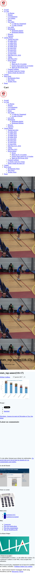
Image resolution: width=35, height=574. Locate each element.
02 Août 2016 (12, 48)
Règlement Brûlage (18, 32)
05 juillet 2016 (12, 41)
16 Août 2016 (12, 52)
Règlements (11, 29)
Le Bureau (11, 13)
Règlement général (17, 30)
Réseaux (10, 34)
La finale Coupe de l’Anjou (16, 71)
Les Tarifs (11, 27)
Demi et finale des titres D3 (16, 73)
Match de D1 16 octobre (19, 64)
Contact (6, 74)
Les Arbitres (11, 18)
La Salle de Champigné (19, 23)
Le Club (6, 11)
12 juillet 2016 (12, 43)
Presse (10, 20)
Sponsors (10, 36)
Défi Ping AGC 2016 (14, 55)
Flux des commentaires (11, 528)
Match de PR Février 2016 (20, 67)
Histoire (10, 15)
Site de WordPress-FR (11, 530)
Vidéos (10, 57)
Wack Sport (7, 76)
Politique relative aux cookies (23, 566)
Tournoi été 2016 (13, 39)
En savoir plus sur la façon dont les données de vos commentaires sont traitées (17, 460)
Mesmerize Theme (17, 571)
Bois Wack (11, 80)
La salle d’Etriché (17, 25)
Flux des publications (10, 526)
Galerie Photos (8, 37)
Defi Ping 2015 (12, 59)
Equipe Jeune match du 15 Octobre (22, 66)
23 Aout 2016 (12, 53)
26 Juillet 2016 (12, 46)
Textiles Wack (12, 81)
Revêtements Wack (14, 78)
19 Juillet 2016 (12, 44)
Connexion (7, 524)
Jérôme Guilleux (5, 377)
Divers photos (12, 60)
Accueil (6, 9)
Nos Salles (11, 22)
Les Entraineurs (12, 16)
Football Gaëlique (13, 69)
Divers (14, 62)
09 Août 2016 (12, 50)
